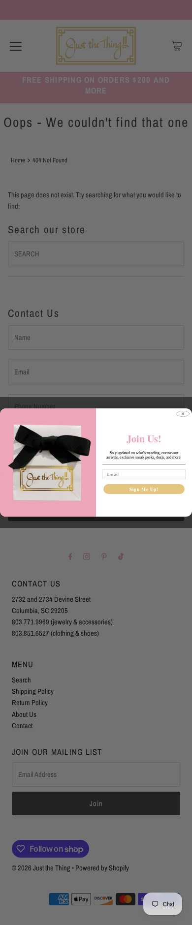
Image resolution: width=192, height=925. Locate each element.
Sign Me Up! (144, 489)
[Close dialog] (183, 414)
